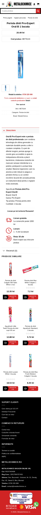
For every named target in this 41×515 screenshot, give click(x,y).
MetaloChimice (23, 116)
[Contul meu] (34, 4)
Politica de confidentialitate (11, 453)
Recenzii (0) (11, 251)
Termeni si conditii (8, 450)
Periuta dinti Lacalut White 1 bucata (10, 373)
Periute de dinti (33, 18)
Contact (4, 417)
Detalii (28, 100)
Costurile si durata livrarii (10, 432)
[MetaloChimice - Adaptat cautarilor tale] (18, 4)
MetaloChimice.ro (24, 512)
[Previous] (5, 64)
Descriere (11, 130)
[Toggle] (4, 130)
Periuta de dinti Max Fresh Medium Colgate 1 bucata (30, 374)
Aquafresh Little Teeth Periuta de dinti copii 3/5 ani (10, 328)
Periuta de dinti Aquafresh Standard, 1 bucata (30, 328)
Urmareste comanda (9, 435)
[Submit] (38, 11)
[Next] (36, 64)
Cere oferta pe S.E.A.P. (10, 409)
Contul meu (6, 430)
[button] (3, 4)
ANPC (4, 456)
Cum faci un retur (8, 414)
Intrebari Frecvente (8, 412)
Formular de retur (8, 438)
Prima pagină (7, 18)
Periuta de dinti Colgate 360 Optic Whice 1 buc (10, 282)
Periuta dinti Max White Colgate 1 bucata (30, 282)
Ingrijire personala (20, 18)
